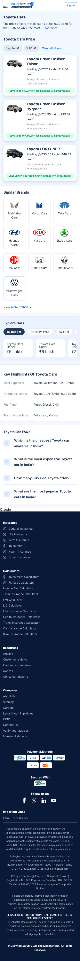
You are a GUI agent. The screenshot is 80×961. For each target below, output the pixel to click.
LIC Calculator (12, 605)
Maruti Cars (39, 213)
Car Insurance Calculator (19, 628)
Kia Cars (39, 240)
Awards (8, 671)
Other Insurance (19, 557)
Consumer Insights (15, 676)
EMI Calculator (12, 599)
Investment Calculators (23, 577)
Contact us (10, 725)
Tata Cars (64, 213)
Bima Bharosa (21, 818)
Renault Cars (64, 267)
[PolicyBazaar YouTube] (54, 800)
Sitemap (8, 702)
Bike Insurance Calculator (20, 634)
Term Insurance (18, 540)
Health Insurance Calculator (21, 617)
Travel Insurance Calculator (21, 622)
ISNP (6, 719)
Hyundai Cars (14, 242)
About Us (9, 696)
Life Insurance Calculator (19, 611)
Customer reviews (15, 659)
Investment (15, 545)
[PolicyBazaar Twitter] (34, 800)
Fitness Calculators (21, 582)
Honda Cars (39, 267)
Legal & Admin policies (18, 713)
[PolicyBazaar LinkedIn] (44, 800)
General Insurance (20, 528)
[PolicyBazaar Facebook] (24, 800)
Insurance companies (17, 665)
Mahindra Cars (14, 215)
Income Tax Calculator (18, 588)
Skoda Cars (64, 240)
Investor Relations (15, 736)
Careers (8, 707)
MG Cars (14, 267)
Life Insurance (17, 534)
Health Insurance (19, 551)
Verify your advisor (15, 730)
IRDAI (6, 818)
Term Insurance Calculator (20, 594)
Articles (8, 653)
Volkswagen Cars (14, 293)
